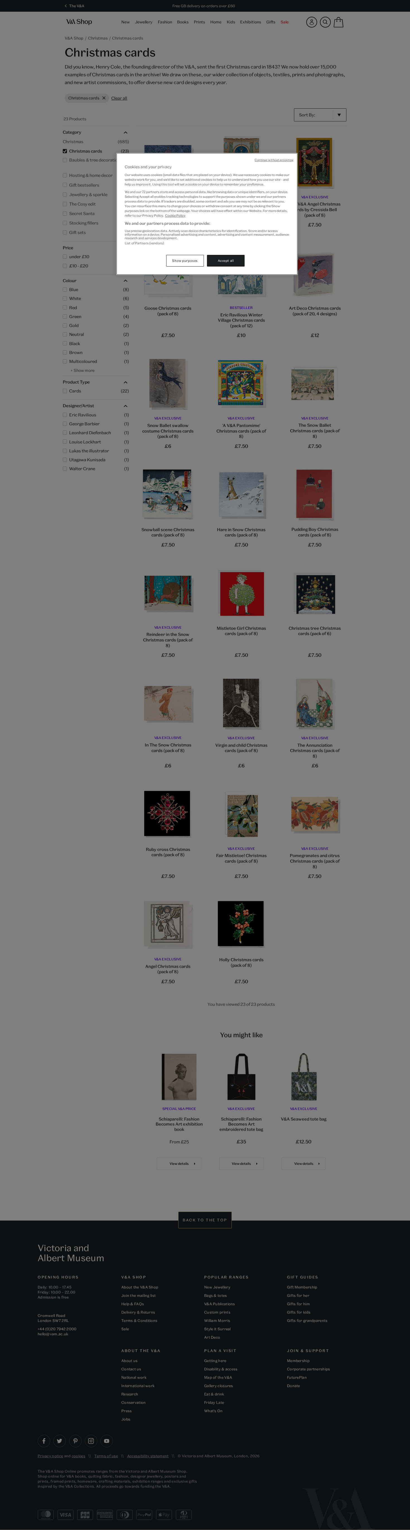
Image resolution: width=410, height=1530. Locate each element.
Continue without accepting (274, 160)
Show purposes (184, 260)
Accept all (226, 260)
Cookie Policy (175, 215)
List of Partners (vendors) (144, 243)
